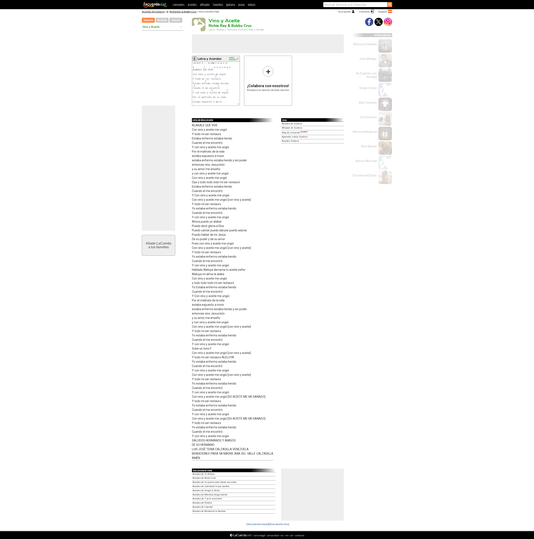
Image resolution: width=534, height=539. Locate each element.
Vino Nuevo (369, 146)
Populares (148, 20)
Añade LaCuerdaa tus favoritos (158, 245)
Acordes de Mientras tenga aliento (210, 494)
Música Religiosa (365, 131)
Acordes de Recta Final (204, 478)
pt (292, 535)
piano (241, 5)
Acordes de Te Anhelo (203, 474)
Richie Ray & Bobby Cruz (183, 11)
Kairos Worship (366, 161)
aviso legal (259, 535)
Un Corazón (368, 117)
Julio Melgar (368, 58)
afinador (205, 5)
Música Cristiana (365, 44)
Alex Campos (368, 102)
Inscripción (344, 11)
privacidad (273, 535)
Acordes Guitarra (290, 141)
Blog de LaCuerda (295, 132)
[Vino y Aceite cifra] (279, 524)
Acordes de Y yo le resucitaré (207, 498)
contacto (299, 535)
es (282, 535)
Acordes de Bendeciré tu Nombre (209, 511)
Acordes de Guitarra (153, 11)
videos (251, 5)
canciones (178, 5)
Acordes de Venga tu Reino (206, 490)
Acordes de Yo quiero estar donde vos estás (215, 482)
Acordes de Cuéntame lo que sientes (211, 486)
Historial (176, 20)
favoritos (218, 5)
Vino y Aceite (151, 27)
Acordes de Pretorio (202, 502)
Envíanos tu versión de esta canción (268, 79)
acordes (192, 5)
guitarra (230, 5)
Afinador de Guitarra (292, 128)
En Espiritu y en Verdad (366, 75)
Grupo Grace (368, 88)
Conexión (364, 11)
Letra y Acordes (210, 59)
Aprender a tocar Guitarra (294, 136)
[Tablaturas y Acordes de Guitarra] (155, 6)
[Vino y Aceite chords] (258, 524)
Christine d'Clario (364, 175)
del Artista (162, 20)
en (287, 535)
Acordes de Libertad (203, 507)
